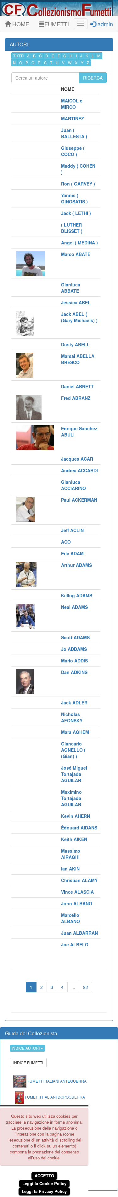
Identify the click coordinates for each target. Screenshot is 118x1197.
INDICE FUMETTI (28, 1062)
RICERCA (93, 78)
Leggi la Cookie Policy (44, 1183)
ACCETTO (44, 1176)
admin (104, 24)
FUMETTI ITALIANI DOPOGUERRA (54, 1097)
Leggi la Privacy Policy (44, 1191)
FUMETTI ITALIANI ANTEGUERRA (56, 1081)
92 (85, 987)
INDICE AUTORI (26, 1048)
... (73, 987)
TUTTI (18, 55)
